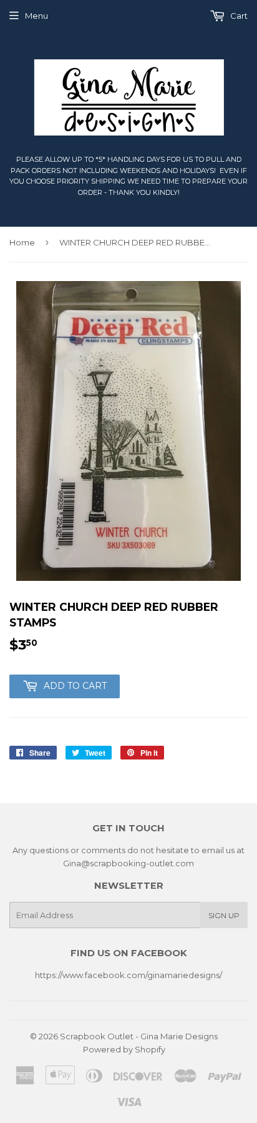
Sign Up (224, 915)
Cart (238, 16)
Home (22, 242)
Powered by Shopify (124, 1049)
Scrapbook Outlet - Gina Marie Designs (139, 1036)
